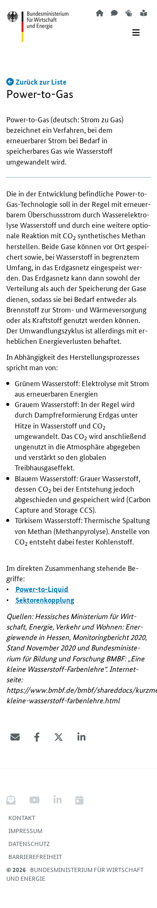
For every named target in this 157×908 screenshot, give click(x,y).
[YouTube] (34, 800)
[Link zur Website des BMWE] (37, 21)
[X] (58, 737)
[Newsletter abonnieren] (14, 800)
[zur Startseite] (99, 12)
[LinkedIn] (81, 737)
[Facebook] (37, 737)
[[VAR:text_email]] (15, 737)
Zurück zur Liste (40, 82)
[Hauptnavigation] (136, 32)
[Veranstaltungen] (79, 800)
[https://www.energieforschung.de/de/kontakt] (114, 12)
